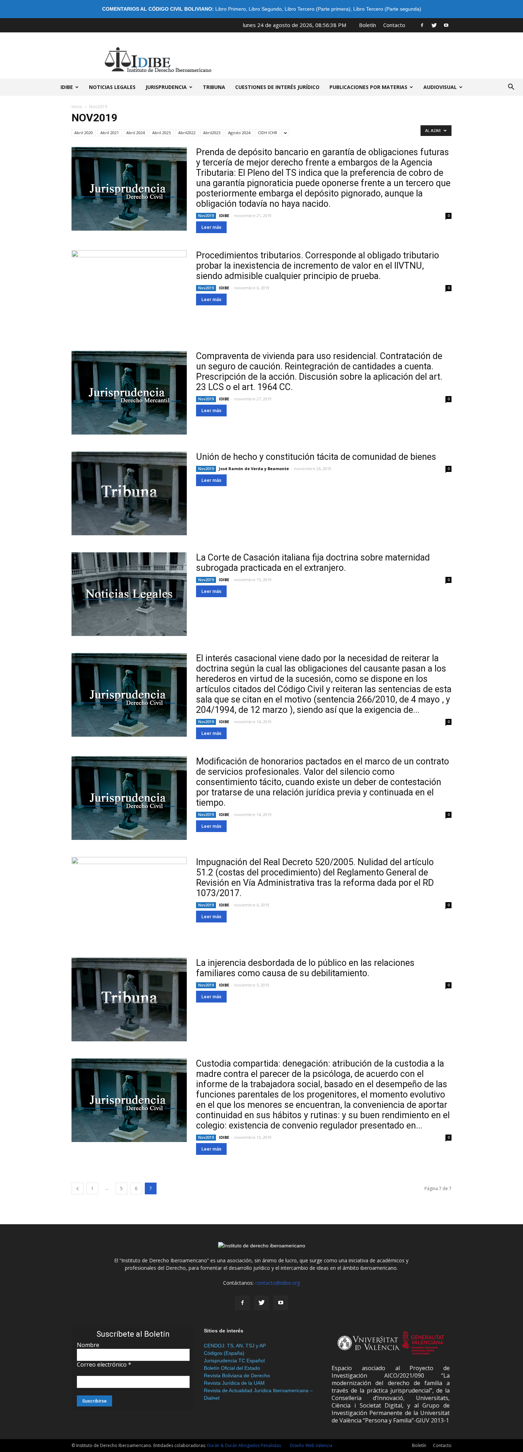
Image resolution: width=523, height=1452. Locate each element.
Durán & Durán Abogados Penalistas (244, 1445)
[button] (510, 87)
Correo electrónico (104, 1364)
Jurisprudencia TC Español (234, 1360)
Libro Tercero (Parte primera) (317, 9)
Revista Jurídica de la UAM (234, 1383)
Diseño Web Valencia (311, 1445)
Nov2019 (206, 215)
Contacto (394, 24)
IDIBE (66, 87)
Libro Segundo (265, 9)
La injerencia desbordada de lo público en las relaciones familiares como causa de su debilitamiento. (305, 968)
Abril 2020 (83, 132)
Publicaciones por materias (368, 87)
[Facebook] (422, 25)
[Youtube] (446, 25)
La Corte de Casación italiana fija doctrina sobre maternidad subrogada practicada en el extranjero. (313, 562)
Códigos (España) (224, 1353)
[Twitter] (434, 25)
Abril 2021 (109, 132)
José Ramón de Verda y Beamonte (254, 468)
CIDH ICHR (267, 132)
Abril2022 (187, 132)
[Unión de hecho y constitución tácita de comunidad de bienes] (129, 493)
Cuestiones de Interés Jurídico (277, 87)
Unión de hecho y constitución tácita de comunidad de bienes (316, 457)
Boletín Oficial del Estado (232, 1368)
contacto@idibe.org (277, 1282)
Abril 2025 (161, 132)
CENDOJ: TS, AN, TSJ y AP (235, 1345)
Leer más (211, 227)
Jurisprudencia (166, 87)
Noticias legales (112, 87)
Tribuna (214, 87)
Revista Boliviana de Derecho (237, 1375)
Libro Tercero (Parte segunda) (387, 9)
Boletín (367, 24)
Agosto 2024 (239, 132)
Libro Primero (230, 9)
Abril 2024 (135, 132)
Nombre (88, 1345)
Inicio (77, 107)
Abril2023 (212, 132)
